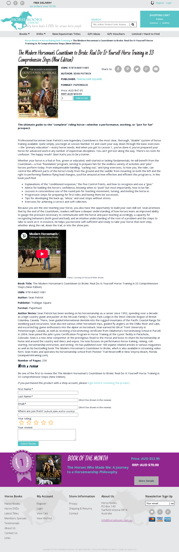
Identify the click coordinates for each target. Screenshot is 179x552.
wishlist (165, 23)
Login (169, 2)
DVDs (40, 34)
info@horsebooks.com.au (116, 520)
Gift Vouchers (116, 34)
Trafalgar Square (89, 79)
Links (7, 538)
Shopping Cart (159, 15)
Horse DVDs (12, 508)
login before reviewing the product (109, 383)
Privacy (73, 503)
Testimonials (12, 523)
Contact (73, 513)
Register (160, 2)
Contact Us (11, 533)
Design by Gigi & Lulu (128, 549)
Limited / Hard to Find (146, 34)
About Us (10, 528)
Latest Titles (12, 513)
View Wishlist (44, 518)
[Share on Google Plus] (146, 69)
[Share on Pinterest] (127, 69)
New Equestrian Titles (66, 34)
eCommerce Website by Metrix (104, 549)
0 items (159, 19)
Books (23, 34)
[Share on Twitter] (137, 69)
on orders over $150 (43, 6)
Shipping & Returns (80, 508)
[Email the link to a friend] (155, 69)
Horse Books (12, 503)
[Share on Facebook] (118, 69)
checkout (154, 23)
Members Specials (16, 518)
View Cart (42, 513)
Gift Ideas (94, 34)
